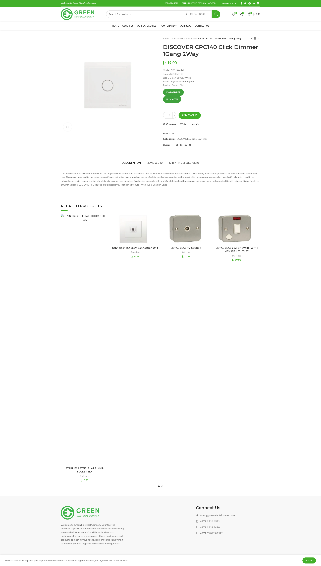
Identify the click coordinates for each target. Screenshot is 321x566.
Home (166, 38)
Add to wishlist (191, 124)
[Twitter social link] (245, 3)
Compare (171, 124)
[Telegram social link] (258, 3)
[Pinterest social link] (249, 3)
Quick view (105, 227)
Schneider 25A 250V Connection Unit (135, 247)
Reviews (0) (155, 162)
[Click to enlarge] (67, 127)
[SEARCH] (216, 14)
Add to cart (189, 115)
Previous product (251, 38)
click (188, 38)
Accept (309, 560)
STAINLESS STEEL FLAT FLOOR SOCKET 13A (85, 470)
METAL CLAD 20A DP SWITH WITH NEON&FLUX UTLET (237, 249)
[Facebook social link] (241, 3)
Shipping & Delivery (184, 162)
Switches (202, 139)
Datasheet (173, 92)
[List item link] (228, 515)
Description (131, 162)
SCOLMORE (177, 38)
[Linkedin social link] (254, 3)
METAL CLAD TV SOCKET (186, 247)
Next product (258, 38)
